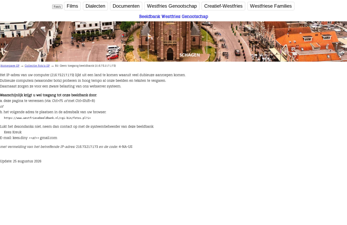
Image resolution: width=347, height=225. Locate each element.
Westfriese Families (271, 6)
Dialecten (95, 6)
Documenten (126, 6)
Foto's (57, 6)
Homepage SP (9, 65)
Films (72, 6)
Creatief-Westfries (223, 6)
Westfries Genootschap (172, 6)
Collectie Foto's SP (37, 65)
